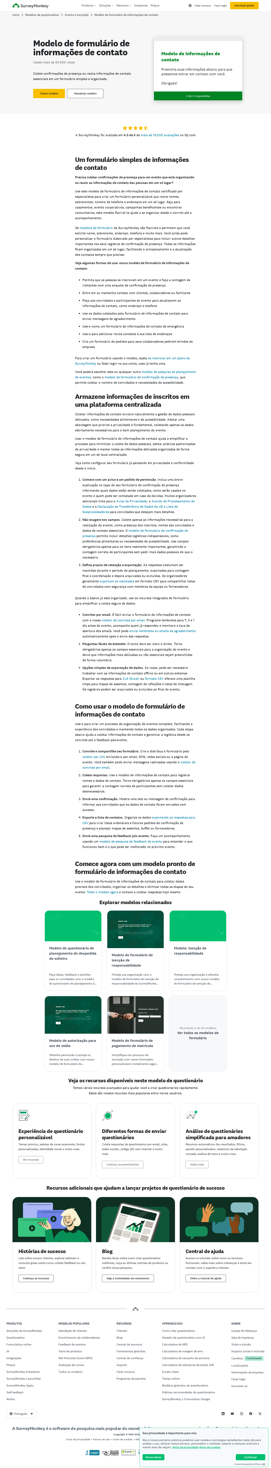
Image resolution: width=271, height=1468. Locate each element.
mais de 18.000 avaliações (160, 135)
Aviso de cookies (209, 1447)
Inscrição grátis (244, 5)
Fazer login (220, 5)
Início (15, 15)
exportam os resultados (117, 581)
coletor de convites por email (123, 620)
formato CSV (154, 678)
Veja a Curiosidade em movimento (128, 1278)
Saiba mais (197, 1164)
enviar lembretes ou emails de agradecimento (162, 631)
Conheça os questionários (123, 1164)
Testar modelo (49, 93)
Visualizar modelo (85, 93)
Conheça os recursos (36, 1278)
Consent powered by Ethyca (247, 1464)
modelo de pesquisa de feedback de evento (130, 841)
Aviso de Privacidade (131, 501)
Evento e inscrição (77, 15)
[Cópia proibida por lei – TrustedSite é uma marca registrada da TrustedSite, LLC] (128, 1454)
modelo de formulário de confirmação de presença (141, 377)
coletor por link (93, 757)
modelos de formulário (96, 228)
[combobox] (21, 1413)
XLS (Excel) (130, 678)
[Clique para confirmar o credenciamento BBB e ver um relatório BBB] (92, 1454)
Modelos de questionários (42, 15)
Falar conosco (203, 5)
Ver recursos (31, 1160)
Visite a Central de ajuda (205, 1278)
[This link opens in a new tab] (223, 1413)
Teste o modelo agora (102, 892)
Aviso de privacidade (185, 1447)
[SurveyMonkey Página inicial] (30, 6)
